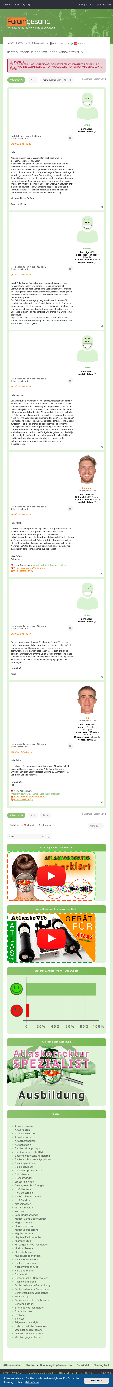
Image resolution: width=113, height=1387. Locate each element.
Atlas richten (22, 1129)
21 (92, 129)
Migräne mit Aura (25, 1233)
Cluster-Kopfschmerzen (29, 1170)
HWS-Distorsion (24, 1192)
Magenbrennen (23, 1222)
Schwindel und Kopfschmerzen (32, 1300)
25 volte (96, 737)
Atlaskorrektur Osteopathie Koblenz (50, 565)
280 (92, 725)
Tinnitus (20, 1318)
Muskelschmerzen (25, 1252)
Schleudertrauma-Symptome (32, 1289)
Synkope (20, 1315)
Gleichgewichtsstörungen (30, 1185)
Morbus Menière (24, 1248)
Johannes (87, 488)
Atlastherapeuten (25, 1140)
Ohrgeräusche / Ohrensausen (31, 1277)
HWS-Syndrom (23, 1200)
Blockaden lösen (24, 1166)
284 (92, 495)
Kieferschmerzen (24, 1207)
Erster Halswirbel (24, 1181)
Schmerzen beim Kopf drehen (32, 1292)
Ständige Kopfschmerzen (29, 1307)
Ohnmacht (21, 1274)
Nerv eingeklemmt (25, 1270)
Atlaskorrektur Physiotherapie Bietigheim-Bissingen (35, 794)
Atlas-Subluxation (25, 1133)
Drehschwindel (23, 1177)
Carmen (87, 248)
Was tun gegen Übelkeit (28, 1337)
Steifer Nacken (23, 1311)
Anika (87, 125)
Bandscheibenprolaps (27, 1148)
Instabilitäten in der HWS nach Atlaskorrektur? (45, 52)
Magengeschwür (24, 1226)
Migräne (30, 1365)
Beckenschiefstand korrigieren (32, 1155)
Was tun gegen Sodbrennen (30, 1333)
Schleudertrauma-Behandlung (32, 1285)
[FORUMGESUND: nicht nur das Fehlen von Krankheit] (32, 21)
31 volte (87, 257)
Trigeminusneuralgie (26, 1322)
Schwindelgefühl (24, 1303)
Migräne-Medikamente (28, 1237)
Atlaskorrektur (12, 1365)
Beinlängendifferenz (26, 1163)
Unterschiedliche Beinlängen (31, 1326)
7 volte (96, 260)
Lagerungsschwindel (27, 1214)
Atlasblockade (23, 1137)
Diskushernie (22, 1174)
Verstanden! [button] (96, 1381)
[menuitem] (26, 4)
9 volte (96, 499)
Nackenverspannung (26, 1266)
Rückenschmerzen (25, 1281)
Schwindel (83, 1365)
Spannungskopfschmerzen (56, 1365)
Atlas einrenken (24, 1126)
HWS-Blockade (23, 1189)
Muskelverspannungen (28, 1255)
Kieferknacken (23, 1203)
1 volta (87, 734)
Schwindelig (22, 1296)
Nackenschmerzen (25, 1263)
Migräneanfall (23, 1240)
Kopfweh (20, 1211)
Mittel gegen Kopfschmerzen (31, 1244)
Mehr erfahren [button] (32, 1382)
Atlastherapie (23, 1144)
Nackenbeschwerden (27, 1259)
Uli (87, 718)
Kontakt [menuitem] (65, 1373)
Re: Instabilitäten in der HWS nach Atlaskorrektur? (28, 268)
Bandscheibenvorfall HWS (29, 1152)
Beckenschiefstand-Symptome (33, 1159)
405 (92, 252)
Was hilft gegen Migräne (29, 1329)
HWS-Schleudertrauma (28, 1196)
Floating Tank (102, 1365)
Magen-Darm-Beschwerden (30, 1218)
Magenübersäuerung (27, 1229)
